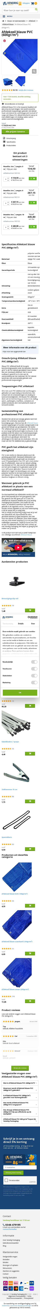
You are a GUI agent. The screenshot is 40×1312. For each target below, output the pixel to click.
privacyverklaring (8, 1189)
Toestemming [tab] (8, 624)
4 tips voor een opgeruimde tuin (14, 351)
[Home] (3, 21)
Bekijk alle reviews (20, 1068)
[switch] (34, 669)
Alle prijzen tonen (14, 131)
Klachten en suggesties (11, 1271)
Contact (5, 1274)
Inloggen (26, 3)
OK (20, 693)
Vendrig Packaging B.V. (19, 1294)
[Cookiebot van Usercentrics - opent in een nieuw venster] (28, 617)
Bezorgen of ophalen (10, 1265)
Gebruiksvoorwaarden (11, 1243)
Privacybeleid (28, 1298)
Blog (4, 1246)
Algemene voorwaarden (17, 1296)
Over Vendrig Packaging (11, 1240)
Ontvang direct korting (13, 1173)
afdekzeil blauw (32, 423)
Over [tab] (33, 624)
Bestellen (6, 1259)
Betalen (5, 1262)
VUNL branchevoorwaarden (19, 1297)
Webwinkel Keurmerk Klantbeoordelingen (17, 1305)
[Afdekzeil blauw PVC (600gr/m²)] (20, 56)
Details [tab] (21, 624)
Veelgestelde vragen (10, 1257)
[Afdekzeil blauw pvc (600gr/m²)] (8, 81)
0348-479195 (13, 1224)
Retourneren (7, 1268)
